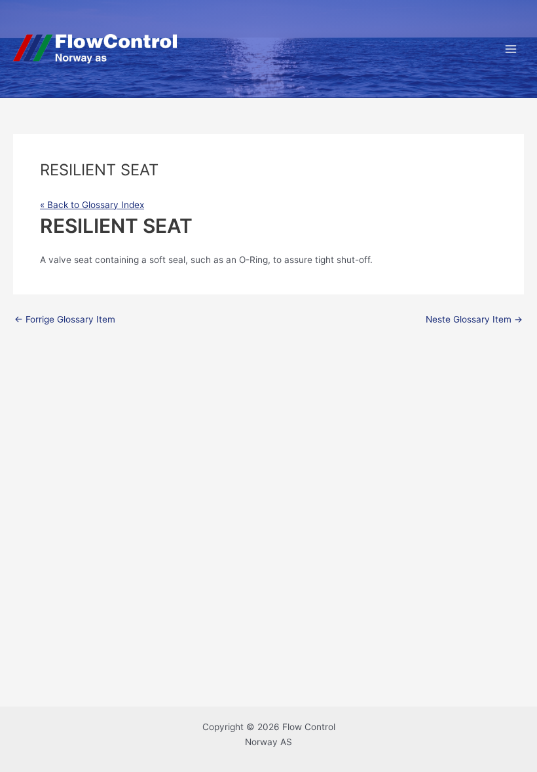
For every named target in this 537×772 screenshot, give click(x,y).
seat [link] (83, 259)
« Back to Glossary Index (92, 205)
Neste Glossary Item (474, 320)
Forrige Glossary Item (64, 320)
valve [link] (59, 259)
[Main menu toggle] (511, 48)
